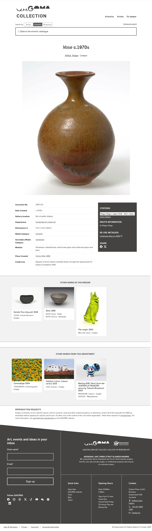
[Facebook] (101, 247)
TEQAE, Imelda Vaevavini (23, 315)
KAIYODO (82, 396)
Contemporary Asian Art (46, 222)
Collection (32, 16)
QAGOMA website (75, 492)
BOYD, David (51, 314)
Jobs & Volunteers (11, 527)
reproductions (125, 415)
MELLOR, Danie (84, 333)
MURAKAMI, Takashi (86, 394)
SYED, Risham (51, 387)
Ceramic (39, 233)
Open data (72, 489)
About (70, 500)
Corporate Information (50, 527)
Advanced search (130, 24)
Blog (69, 497)
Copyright (35, 527)
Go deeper (132, 16)
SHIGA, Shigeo (71, 55)
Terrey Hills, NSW (43, 256)
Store (70, 494)
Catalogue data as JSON (110, 236)
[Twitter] (105, 247)
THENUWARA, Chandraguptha (25, 386)
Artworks (109, 16)
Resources (47, 24)
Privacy (24, 527)
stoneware (40, 239)
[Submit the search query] (17, 31)
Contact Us (136, 513)
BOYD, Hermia (51, 316)
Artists (120, 16)
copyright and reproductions (44, 418)
